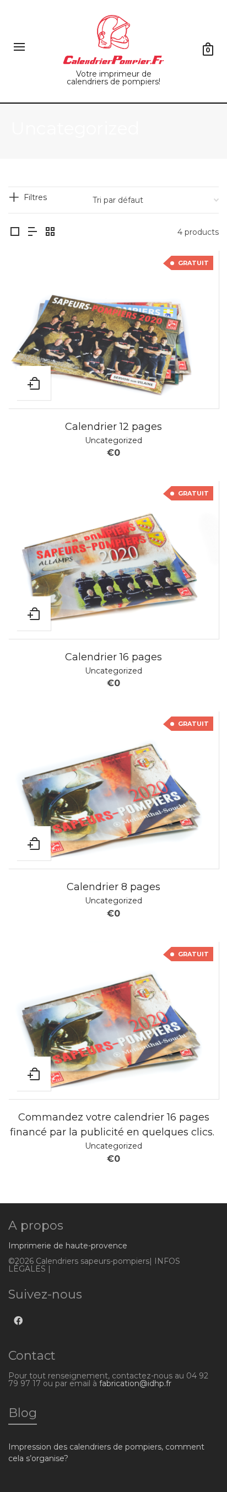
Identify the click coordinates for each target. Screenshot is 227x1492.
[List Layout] (32, 232)
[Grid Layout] (50, 232)
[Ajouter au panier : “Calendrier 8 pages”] (34, 843)
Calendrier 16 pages (113, 657)
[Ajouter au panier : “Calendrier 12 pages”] (34, 383)
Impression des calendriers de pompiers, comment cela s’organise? (106, 1452)
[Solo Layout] (14, 232)
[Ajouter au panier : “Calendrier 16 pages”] (34, 613)
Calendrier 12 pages (113, 427)
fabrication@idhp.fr (135, 1383)
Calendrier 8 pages (113, 887)
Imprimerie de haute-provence (67, 1246)
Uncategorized (113, 440)
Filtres (35, 197)
